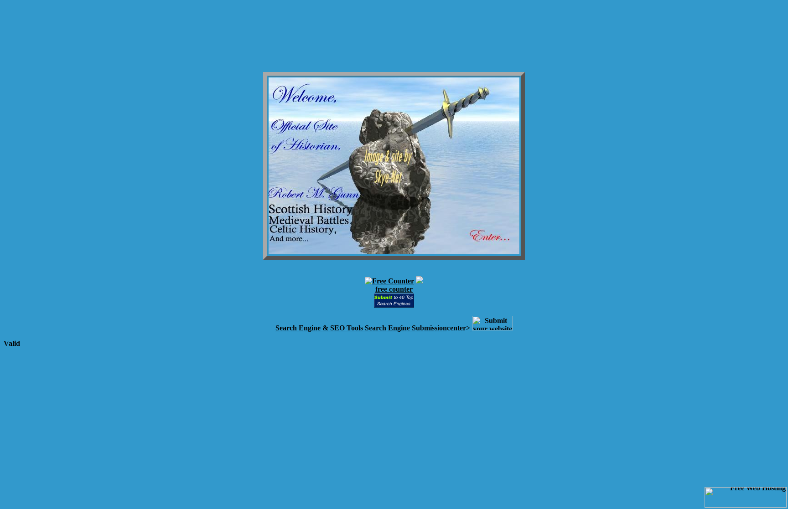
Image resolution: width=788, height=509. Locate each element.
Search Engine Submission (405, 328)
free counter (394, 289)
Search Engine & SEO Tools (319, 328)
